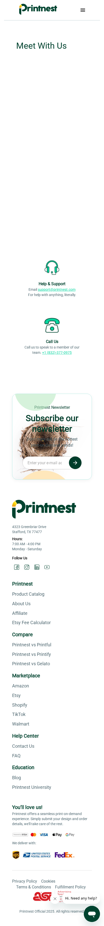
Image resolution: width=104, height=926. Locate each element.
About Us (21, 603)
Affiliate (20, 613)
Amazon (20, 685)
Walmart (20, 724)
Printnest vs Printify (31, 654)
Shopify (19, 705)
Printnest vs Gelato (31, 663)
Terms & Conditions (33, 887)
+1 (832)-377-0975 (57, 353)
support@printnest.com (56, 289)
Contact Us (23, 746)
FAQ (16, 755)
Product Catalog (28, 594)
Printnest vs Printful (31, 644)
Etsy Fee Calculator (31, 622)
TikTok (18, 714)
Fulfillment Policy (70, 887)
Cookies (48, 881)
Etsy (16, 695)
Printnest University (31, 787)
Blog (16, 777)
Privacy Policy (24, 881)
